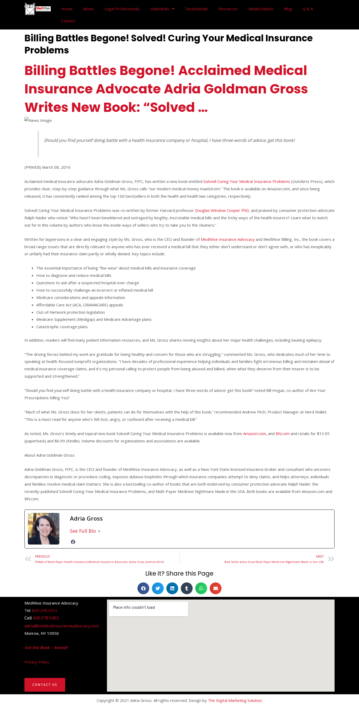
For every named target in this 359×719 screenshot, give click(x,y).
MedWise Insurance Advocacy (228, 239)
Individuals (159, 8)
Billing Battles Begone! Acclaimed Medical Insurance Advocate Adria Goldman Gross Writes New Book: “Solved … (166, 89)
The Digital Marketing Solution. (235, 700)
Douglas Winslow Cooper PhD (222, 210)
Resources (228, 8)
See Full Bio (83, 531)
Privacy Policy (36, 662)
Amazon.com (254, 433)
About (88, 8)
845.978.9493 (46, 618)
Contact (68, 20)
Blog (288, 8)
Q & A (307, 8)
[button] (143, 588)
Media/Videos (260, 8)
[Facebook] (73, 542)
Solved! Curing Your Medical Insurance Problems (246, 181)
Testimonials (196, 8)
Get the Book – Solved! (45, 647)
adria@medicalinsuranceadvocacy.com (61, 626)
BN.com (283, 433)
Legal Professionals (122, 8)
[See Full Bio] (99, 531)
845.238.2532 (44, 610)
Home (67, 8)
